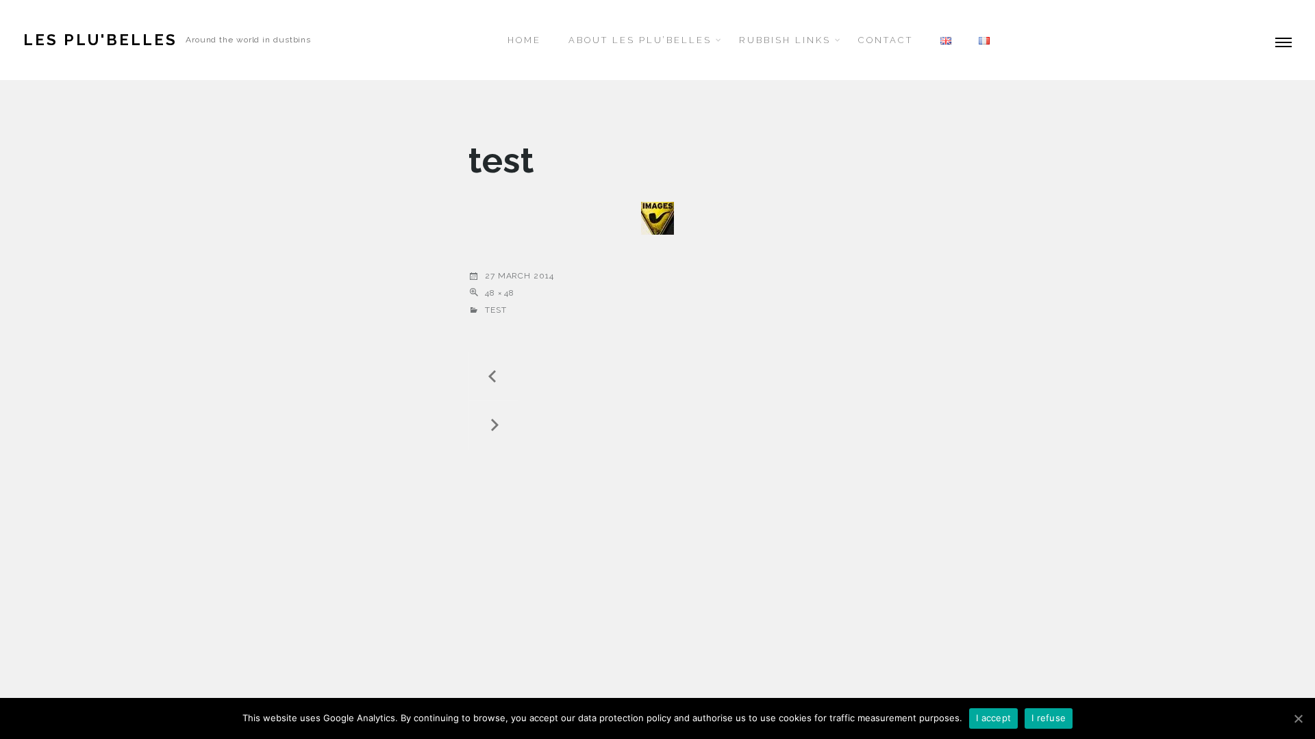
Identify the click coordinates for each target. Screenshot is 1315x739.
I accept (993, 717)
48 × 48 (499, 293)
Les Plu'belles (100, 40)
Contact (885, 40)
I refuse (1048, 717)
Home (524, 40)
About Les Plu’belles (640, 40)
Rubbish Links (785, 40)
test (496, 310)
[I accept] (1298, 718)
